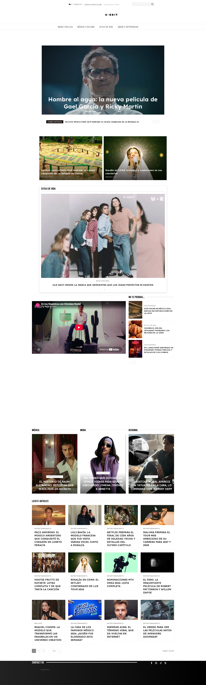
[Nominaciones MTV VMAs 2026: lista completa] (121, 562)
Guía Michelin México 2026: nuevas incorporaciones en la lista (158, 311)
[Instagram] (156, 663)
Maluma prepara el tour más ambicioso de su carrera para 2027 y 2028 (157, 539)
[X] (165, 663)
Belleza (38, 623)
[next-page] (104, 289)
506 (54, 651)
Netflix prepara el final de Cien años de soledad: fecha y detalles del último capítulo (121, 539)
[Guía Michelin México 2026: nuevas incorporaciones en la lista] (135, 310)
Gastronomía (150, 305)
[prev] (154, 121)
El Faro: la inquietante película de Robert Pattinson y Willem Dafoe (157, 586)
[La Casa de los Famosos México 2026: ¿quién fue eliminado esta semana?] (85, 610)
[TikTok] (161, 663)
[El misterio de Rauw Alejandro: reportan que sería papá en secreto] (54, 464)
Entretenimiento (103, 93)
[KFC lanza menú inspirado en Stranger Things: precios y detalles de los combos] (135, 349)
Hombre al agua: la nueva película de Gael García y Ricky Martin (103, 103)
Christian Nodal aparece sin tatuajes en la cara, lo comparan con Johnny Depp (151, 485)
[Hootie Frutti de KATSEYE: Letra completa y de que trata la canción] (48, 562)
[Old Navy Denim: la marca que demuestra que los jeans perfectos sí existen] (103, 236)
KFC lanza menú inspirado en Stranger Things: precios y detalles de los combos (158, 350)
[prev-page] (100, 289)
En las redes (103, 473)
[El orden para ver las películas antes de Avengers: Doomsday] (157, 610)
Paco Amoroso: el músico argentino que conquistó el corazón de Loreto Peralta (48, 539)
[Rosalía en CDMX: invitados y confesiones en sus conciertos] (135, 158)
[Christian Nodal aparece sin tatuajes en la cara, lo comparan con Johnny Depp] (151, 464)
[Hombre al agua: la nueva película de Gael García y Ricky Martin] (103, 80)
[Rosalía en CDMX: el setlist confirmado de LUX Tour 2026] (85, 562)
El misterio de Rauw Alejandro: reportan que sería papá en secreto (55, 485)
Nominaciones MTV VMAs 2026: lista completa (120, 583)
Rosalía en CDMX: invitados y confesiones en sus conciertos (94, 122)
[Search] (152, 4)
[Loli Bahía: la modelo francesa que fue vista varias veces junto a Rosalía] (85, 515)
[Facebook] (151, 663)
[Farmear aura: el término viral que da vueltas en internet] (121, 610)
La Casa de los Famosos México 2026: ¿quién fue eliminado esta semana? (82, 633)
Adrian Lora (90, 111)
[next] (158, 121)
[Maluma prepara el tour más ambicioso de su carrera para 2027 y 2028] (157, 515)
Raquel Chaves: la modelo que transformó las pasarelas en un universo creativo (47, 633)
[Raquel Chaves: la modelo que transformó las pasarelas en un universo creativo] (48, 610)
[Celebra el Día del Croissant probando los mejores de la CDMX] (135, 329)
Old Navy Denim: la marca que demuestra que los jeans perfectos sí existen (103, 285)
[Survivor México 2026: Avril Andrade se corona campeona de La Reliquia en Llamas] (70, 158)
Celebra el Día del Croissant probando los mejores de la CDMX (156, 330)
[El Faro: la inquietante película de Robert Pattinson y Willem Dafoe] (157, 562)
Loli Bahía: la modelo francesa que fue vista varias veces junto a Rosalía (84, 539)
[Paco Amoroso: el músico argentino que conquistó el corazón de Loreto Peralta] (48, 515)
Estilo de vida (102, 281)
